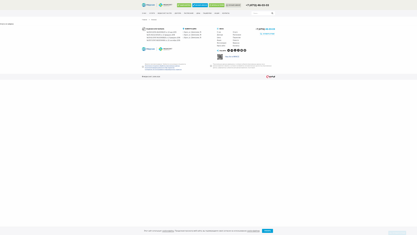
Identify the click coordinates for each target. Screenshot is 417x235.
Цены (198, 13)
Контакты (225, 13)
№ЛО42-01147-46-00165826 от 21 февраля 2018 (163, 38)
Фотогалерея (221, 43)
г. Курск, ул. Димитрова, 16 (192, 32)
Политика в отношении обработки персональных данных (162, 66)
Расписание (188, 13)
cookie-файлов (253, 231)
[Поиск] (272, 13)
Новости (236, 40)
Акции (216, 13)
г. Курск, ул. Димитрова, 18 (192, 35)
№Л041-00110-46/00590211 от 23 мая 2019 (161, 32)
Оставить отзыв (268, 34)
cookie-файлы (168, 231)
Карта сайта (221, 46)
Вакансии (236, 43)
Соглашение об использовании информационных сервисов (163, 69)
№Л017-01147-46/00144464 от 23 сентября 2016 (163, 40)
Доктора (178, 13)
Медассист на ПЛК (165, 13)
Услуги (152, 13)
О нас (144, 13)
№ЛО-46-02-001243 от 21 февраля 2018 (161, 35)
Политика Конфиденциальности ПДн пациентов (159, 67)
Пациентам (207, 13)
